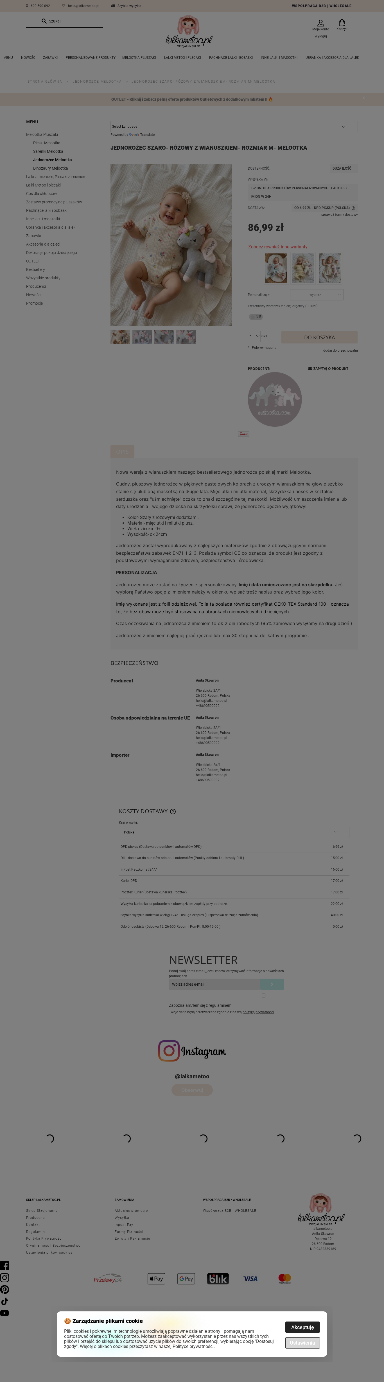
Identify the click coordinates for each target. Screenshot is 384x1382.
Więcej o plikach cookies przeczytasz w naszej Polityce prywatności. (147, 1346)
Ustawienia (302, 1343)
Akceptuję (302, 1327)
